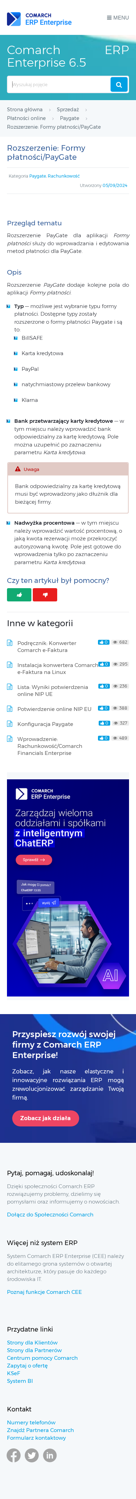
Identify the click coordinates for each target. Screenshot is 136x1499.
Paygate (37, 176)
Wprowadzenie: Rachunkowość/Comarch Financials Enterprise (49, 746)
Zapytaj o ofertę (27, 1365)
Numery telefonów (31, 1422)
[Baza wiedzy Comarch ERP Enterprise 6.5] (39, 17)
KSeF (13, 1373)
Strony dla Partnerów (34, 1350)
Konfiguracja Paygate (45, 724)
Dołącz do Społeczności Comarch (50, 1214)
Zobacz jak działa (45, 1118)
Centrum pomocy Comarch (42, 1358)
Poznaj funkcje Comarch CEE (44, 1292)
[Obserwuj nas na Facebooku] (13, 1465)
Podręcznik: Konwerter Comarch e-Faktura (46, 646)
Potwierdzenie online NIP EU (54, 709)
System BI (20, 1381)
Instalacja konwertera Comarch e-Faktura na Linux (57, 668)
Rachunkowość (64, 176)
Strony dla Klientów (32, 1342)
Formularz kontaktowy (36, 1437)
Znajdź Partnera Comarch (40, 1430)
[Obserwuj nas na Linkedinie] (49, 1465)
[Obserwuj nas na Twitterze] (31, 1465)
